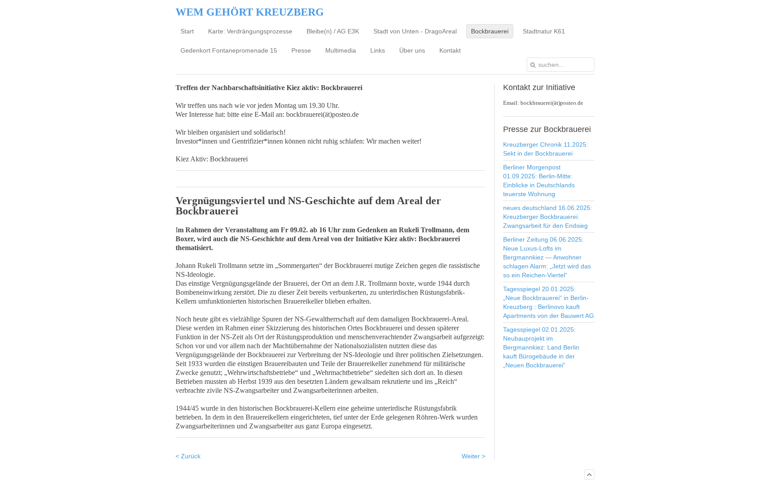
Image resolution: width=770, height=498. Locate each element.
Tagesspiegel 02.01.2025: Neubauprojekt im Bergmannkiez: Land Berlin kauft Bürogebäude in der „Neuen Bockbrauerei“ (541, 347)
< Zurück (188, 456)
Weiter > (473, 456)
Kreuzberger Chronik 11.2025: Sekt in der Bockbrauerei (545, 149)
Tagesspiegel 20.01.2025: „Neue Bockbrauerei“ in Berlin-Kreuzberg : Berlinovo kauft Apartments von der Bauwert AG (548, 302)
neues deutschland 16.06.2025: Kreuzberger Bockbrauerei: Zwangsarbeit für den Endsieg (547, 216)
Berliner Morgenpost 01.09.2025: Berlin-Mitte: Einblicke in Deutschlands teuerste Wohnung (539, 181)
